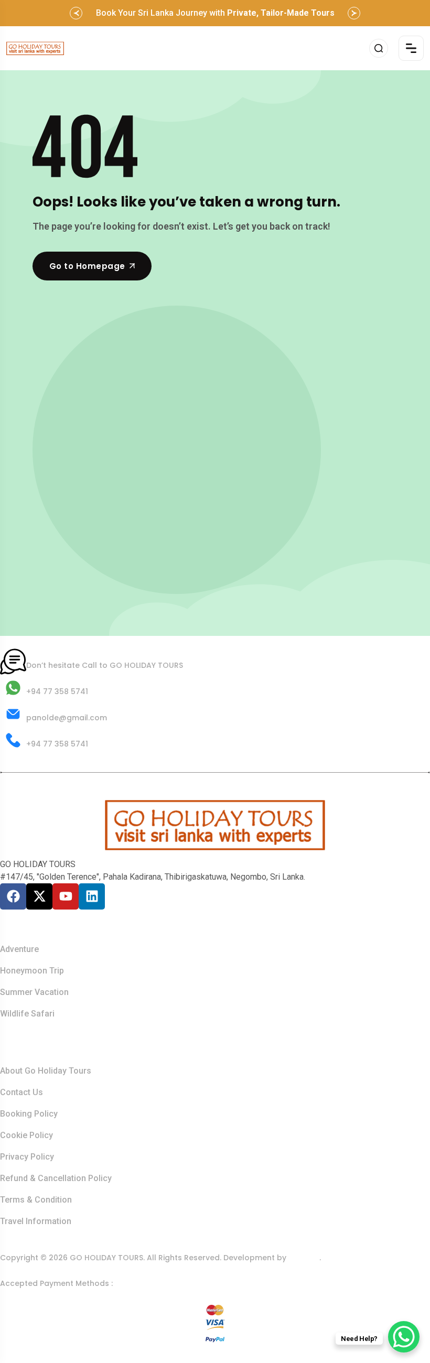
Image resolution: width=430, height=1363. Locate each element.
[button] (76, 13)
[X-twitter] (39, 896)
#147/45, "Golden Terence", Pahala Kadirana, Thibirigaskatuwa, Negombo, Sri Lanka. (152, 877)
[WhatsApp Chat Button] (404, 1337)
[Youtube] (65, 896)
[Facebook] (13, 896)
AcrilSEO (303, 1257)
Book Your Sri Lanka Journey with (215, 13)
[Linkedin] (92, 896)
